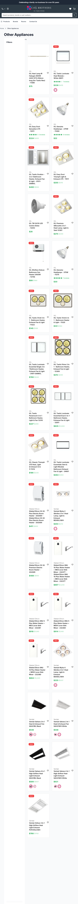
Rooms (23, 21)
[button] (70, 9)
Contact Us (33, 21)
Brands (15, 21)
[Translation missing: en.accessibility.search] (74, 15)
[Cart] (74, 9)
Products (6, 21)
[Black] (31, 734)
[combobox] (39, 15)
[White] (55, 90)
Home (2, 28)
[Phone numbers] (4, 9)
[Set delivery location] (8, 9)
